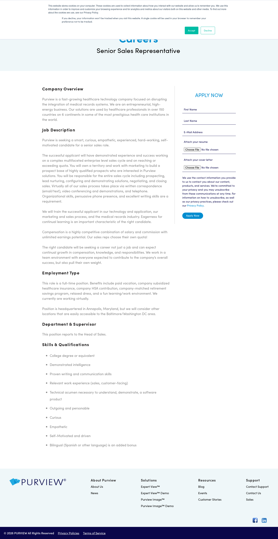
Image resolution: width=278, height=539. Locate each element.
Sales (249, 499)
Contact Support (257, 486)
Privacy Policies (68, 533)
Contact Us (253, 493)
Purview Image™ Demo (157, 506)
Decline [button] (208, 30)
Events (202, 493)
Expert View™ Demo (155, 493)
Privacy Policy (195, 205)
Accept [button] (191, 30)
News (94, 493)
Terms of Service (94, 533)
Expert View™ (150, 486)
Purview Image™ (153, 499)
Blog (201, 486)
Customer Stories (209, 499)
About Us (97, 486)
